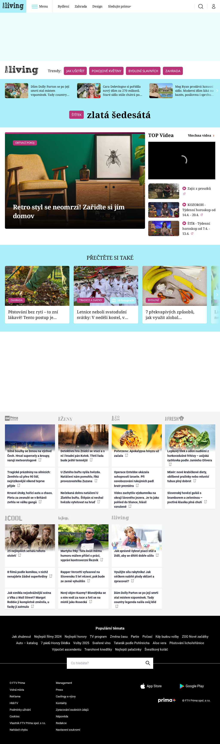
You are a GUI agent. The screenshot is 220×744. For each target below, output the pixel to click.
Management (64, 683)
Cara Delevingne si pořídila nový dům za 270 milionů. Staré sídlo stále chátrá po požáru (122, 92)
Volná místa (17, 689)
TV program (98, 637)
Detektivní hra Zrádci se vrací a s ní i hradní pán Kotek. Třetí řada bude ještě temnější (83, 455)
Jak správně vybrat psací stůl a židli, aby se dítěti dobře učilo (135, 553)
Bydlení (63, 6)
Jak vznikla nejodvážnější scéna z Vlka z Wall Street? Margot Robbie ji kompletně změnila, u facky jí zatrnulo (29, 599)
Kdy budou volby (167, 637)
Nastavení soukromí (68, 729)
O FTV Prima (17, 683)
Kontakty (61, 703)
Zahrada (81, 6)
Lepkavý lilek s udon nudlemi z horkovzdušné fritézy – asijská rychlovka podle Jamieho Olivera (189, 455)
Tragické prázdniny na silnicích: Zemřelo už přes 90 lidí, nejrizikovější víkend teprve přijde (28, 479)
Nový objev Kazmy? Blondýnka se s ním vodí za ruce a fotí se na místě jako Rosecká (83, 597)
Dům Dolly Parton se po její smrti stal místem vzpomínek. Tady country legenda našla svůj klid (50, 92)
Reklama (15, 696)
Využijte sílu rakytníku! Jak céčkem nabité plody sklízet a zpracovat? (134, 576)
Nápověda (62, 716)
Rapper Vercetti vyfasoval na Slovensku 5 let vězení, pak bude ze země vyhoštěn (83, 576)
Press (59, 689)
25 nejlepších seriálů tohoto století (26, 553)
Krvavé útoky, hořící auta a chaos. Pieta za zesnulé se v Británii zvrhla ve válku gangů (30, 497)
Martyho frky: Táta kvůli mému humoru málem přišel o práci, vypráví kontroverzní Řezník (81, 555)
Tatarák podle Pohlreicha (132, 643)
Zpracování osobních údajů (72, 709)
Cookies (15, 716)
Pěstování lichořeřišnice (187, 643)
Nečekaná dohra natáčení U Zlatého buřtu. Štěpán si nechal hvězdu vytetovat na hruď (82, 497)
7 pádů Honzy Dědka (55, 643)
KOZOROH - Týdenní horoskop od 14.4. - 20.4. (198, 210)
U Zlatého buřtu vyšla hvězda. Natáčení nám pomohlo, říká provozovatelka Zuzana (81, 476)
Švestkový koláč (156, 649)
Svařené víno (101, 643)
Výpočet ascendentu (66, 649)
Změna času (119, 637)
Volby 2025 (81, 643)
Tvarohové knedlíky (98, 649)
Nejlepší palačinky (128, 649)
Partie (135, 637)
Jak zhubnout (21, 637)
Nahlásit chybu (19, 729)
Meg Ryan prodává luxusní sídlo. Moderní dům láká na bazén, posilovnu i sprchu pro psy (194, 92)
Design (97, 6)
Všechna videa (200, 135)
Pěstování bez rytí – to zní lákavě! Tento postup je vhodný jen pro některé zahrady (33, 314)
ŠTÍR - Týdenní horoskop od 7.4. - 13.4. (196, 228)
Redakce (61, 723)
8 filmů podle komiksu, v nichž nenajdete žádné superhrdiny (27, 574)
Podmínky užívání (20, 709)
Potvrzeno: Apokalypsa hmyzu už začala (136, 453)
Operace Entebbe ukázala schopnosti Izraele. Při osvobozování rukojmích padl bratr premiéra (134, 479)
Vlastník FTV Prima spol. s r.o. (28, 723)
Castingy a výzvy (66, 696)
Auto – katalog (27, 643)
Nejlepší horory (76, 637)
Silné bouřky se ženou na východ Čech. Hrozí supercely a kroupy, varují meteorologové (29, 455)
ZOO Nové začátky (195, 637)
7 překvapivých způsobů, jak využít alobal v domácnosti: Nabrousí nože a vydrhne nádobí (170, 314)
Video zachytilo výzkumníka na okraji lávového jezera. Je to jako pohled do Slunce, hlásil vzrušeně (136, 499)
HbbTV (14, 703)
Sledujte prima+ (119, 6)
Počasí (147, 637)
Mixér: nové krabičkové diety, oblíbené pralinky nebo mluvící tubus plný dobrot (188, 476)
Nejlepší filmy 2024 (47, 637)
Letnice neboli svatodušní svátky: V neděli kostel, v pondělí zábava (102, 314)
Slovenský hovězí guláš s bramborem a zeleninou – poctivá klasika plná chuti (185, 497)
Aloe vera (159, 643)
